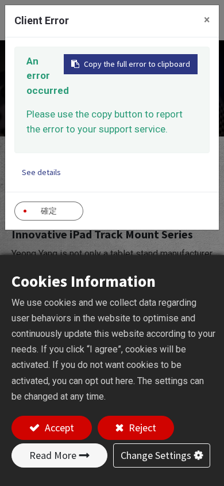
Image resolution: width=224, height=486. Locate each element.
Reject (141, 427)
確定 (49, 211)
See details (41, 172)
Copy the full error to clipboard (137, 64)
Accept (58, 427)
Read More (52, 455)
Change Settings (156, 455)
